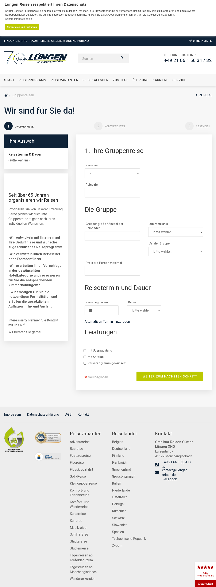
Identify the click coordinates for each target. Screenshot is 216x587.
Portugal (118, 504)
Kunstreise (78, 514)
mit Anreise (96, 357)
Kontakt (83, 414)
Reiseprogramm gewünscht (107, 363)
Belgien (117, 442)
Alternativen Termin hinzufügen (107, 322)
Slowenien (119, 525)
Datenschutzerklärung (43, 414)
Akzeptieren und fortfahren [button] (22, 27)
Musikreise (78, 528)
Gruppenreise (20, 126)
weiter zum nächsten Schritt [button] (170, 376)
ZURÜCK (205, 95)
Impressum (12, 414)
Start (9, 80)
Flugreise (77, 463)
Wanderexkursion (82, 579)
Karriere (160, 80)
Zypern (117, 546)
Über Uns (140, 80)
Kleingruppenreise (83, 483)
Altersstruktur (158, 224)
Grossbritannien (123, 476)
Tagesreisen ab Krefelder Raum (81, 557)
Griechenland (121, 469)
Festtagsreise (80, 456)
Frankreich (119, 463)
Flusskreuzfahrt (81, 469)
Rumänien (119, 511)
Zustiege (120, 80)
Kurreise (76, 521)
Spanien (118, 532)
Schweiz (118, 518)
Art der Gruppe (159, 243)
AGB (68, 414)
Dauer (132, 302)
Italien (116, 483)
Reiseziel (92, 184)
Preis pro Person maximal (104, 263)
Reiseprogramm (33, 80)
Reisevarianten (64, 80)
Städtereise (78, 541)
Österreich (119, 497)
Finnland (118, 456)
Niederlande (121, 490)
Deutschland (121, 449)
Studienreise (79, 548)
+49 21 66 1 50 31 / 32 (188, 60)
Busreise (76, 449)
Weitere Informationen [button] (18, 18)
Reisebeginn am (97, 302)
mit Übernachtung (100, 350)
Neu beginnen (97, 377)
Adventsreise (80, 442)
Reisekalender (95, 80)
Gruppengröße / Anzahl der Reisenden (104, 226)
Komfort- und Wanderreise (79, 504)
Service (179, 80)
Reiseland (93, 165)
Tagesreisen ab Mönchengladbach (83, 569)
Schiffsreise (79, 534)
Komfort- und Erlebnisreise (79, 492)
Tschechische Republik (129, 539)
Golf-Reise (78, 476)
